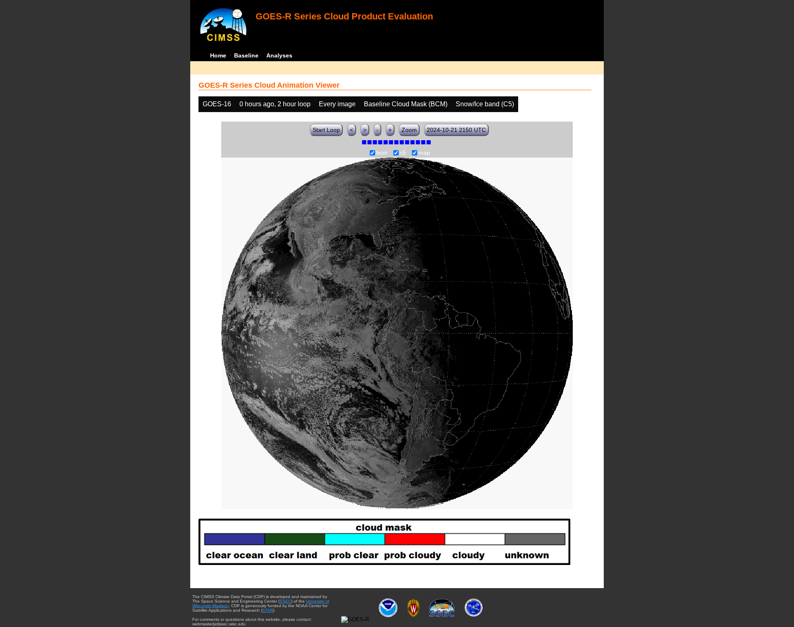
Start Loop (326, 130)
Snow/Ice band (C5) (485, 104)
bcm (381, 153)
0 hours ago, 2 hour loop (275, 104)
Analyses (279, 55)
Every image (337, 104)
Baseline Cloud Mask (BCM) (405, 104)
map (424, 153)
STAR (267, 610)
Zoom (409, 130)
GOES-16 (217, 104)
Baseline (246, 55)
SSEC (285, 601)
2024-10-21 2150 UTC (456, 130)
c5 (403, 153)
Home (218, 55)
